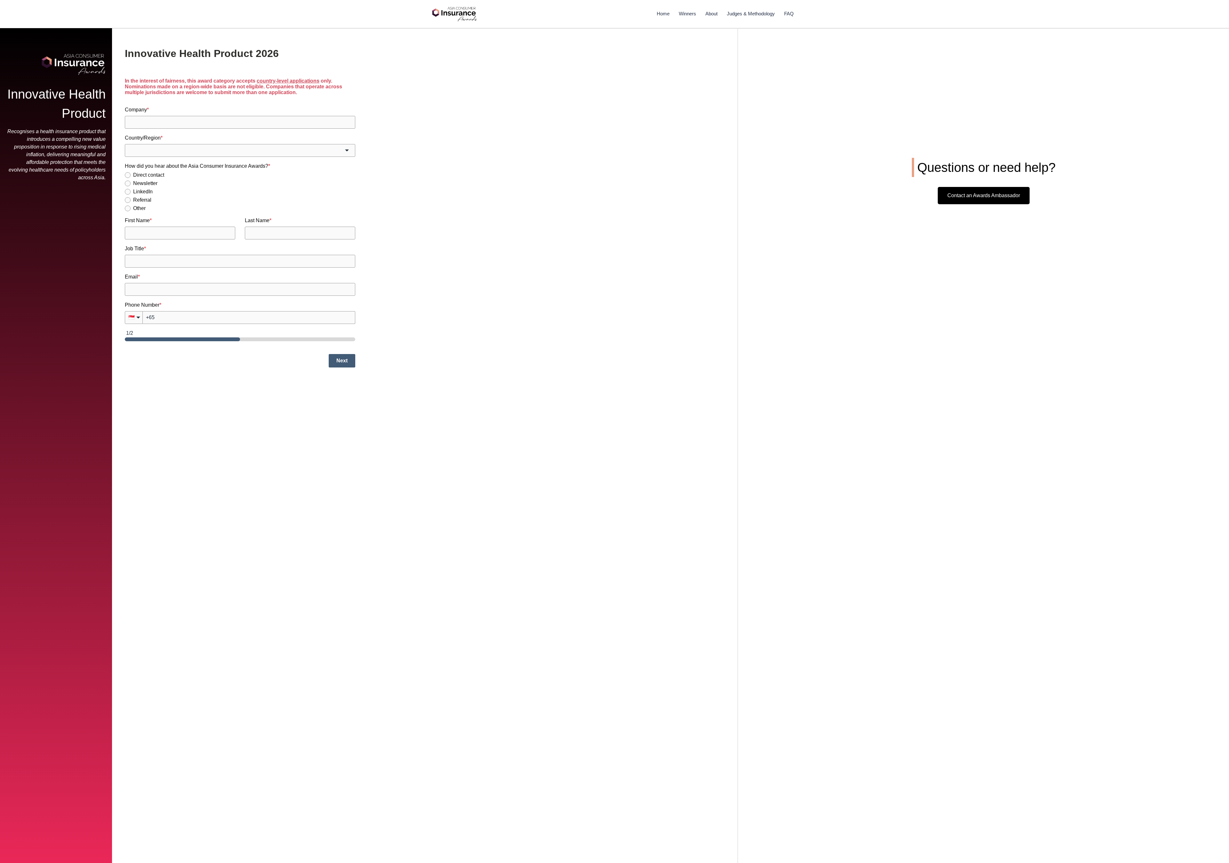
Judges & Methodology (751, 13)
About (711, 13)
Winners (687, 13)
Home (663, 13)
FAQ (789, 13)
